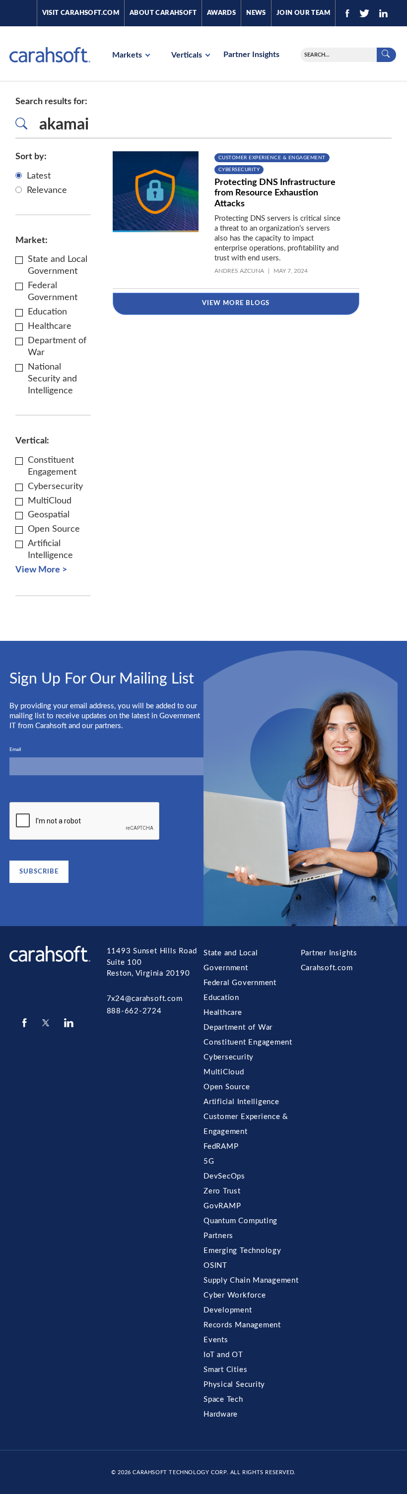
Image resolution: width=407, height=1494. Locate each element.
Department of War (238, 1027)
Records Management (242, 1325)
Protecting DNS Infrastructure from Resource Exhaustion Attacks (275, 193)
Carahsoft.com (327, 968)
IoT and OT (223, 1355)
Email (15, 749)
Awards (221, 13)
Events (216, 1340)
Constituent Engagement (248, 1042)
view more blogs (236, 303)
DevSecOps (224, 1176)
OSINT (215, 1265)
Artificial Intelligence (241, 1102)
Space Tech (223, 1399)
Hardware (221, 1414)
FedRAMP (221, 1146)
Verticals (187, 55)
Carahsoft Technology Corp (179, 1472)
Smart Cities (225, 1369)
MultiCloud (224, 1072)
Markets (128, 55)
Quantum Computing (240, 1221)
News (256, 13)
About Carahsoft (163, 13)
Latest (39, 176)
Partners (218, 1236)
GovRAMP (222, 1206)
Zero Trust (222, 1191)
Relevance (47, 190)
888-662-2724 (134, 1011)
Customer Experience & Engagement (272, 157)
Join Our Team (303, 13)
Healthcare (223, 1012)
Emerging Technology (242, 1250)
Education (221, 997)
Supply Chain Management (251, 1280)
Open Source (227, 1087)
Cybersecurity (239, 169)
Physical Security (234, 1384)
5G (209, 1161)
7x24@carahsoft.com (145, 998)
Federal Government (240, 983)
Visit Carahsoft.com (80, 13)
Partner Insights (251, 55)
